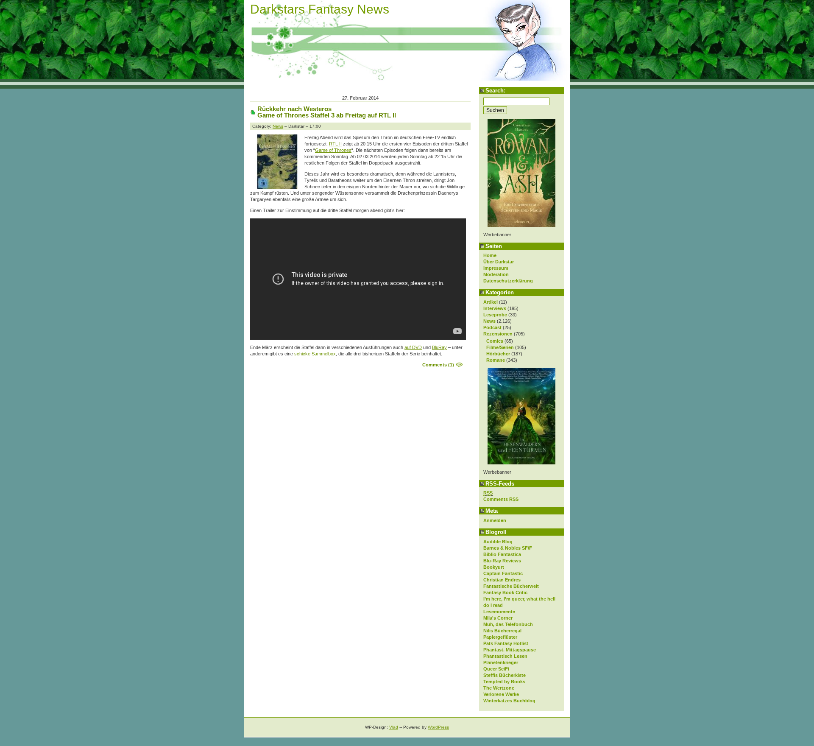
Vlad (393, 727)
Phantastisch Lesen (505, 656)
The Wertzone (498, 687)
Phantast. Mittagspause (509, 649)
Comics (494, 341)
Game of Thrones (333, 150)
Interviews (494, 308)
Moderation (496, 274)
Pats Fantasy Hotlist (505, 643)
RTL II (335, 143)
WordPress (438, 727)
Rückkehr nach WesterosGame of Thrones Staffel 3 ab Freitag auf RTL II (326, 112)
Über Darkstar (498, 261)
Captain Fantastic (503, 573)
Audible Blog (498, 541)
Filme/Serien (500, 347)
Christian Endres (502, 579)
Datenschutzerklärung (508, 280)
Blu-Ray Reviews (502, 560)
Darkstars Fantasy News (319, 9)
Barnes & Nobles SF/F (507, 547)
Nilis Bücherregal (502, 630)
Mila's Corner (498, 617)
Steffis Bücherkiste (504, 675)
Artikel (490, 302)
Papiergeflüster (500, 637)
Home (489, 255)
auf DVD (413, 347)
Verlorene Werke (501, 694)
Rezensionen (498, 333)
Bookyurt (493, 567)
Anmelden (494, 520)
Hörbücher (498, 353)
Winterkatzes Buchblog (509, 700)
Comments (501, 499)
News (489, 321)
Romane (495, 360)
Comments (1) (438, 364)
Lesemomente (499, 611)
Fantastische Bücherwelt (511, 586)
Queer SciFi (496, 668)
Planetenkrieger (500, 662)
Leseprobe (495, 314)
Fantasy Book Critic (505, 592)
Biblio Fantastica (502, 554)
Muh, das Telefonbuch (508, 624)
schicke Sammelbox (315, 353)
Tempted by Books (504, 681)
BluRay (439, 347)
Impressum (495, 268)
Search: (495, 90)
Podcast (492, 327)
